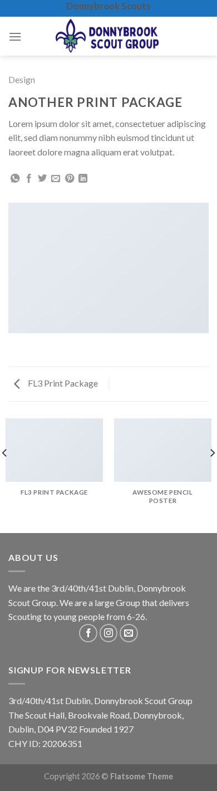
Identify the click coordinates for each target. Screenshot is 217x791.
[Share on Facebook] (28, 179)
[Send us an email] (129, 633)
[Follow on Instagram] (109, 633)
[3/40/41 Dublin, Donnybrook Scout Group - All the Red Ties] (108, 36)
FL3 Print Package (62, 383)
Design (21, 79)
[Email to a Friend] (55, 179)
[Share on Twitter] (42, 179)
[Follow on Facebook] (88, 633)
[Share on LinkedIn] (82, 179)
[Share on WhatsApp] (15, 179)
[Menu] (15, 36)
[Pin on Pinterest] (69, 179)
